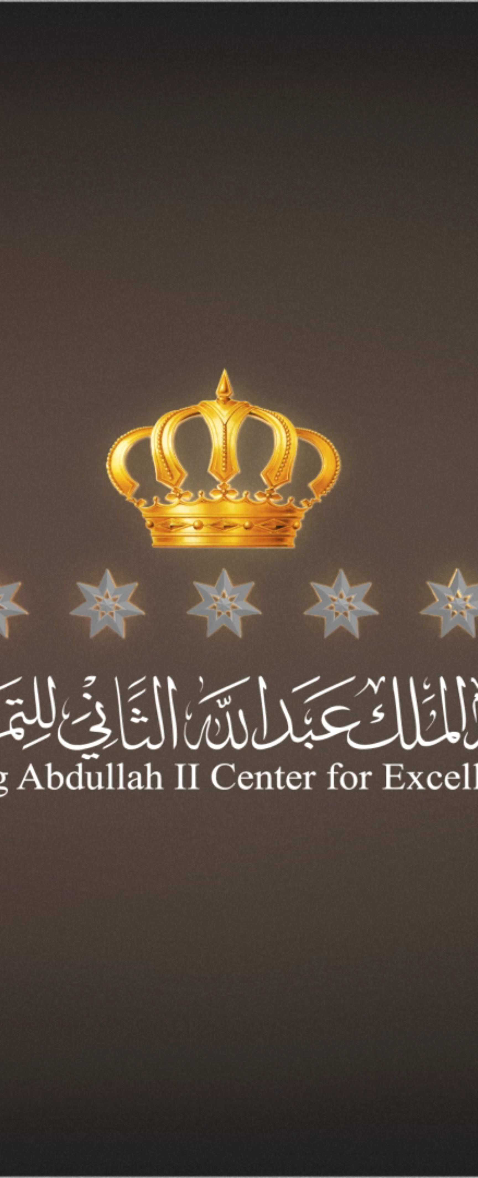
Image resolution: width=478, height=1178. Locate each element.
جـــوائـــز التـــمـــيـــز (392, 21)
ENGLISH (63, 21)
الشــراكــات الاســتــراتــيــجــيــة (347, 21)
